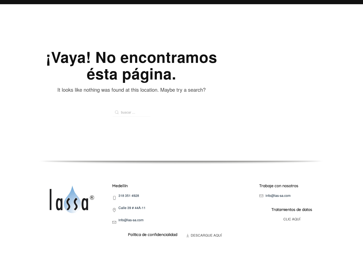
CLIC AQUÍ (291, 219)
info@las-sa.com (278, 195)
